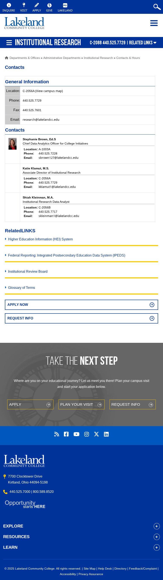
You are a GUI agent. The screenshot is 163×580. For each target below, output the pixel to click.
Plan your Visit (76, 404)
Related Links (141, 42)
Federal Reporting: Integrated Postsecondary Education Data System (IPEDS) (66, 255)
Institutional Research (98, 58)
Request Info (20, 318)
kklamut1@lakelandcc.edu (57, 187)
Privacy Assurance (91, 574)
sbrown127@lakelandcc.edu (59, 158)
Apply (15, 404)
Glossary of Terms (21, 287)
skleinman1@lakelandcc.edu (59, 216)
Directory (120, 568)
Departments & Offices (25, 58)
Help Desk (105, 568)
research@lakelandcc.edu (41, 120)
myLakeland (24, 25)
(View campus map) (49, 91)
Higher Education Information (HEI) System (40, 239)
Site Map (90, 568)
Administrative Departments (61, 58)
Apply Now (17, 304)
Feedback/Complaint (143, 568)
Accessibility (68, 574)
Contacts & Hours (128, 58)
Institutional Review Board (28, 271)
